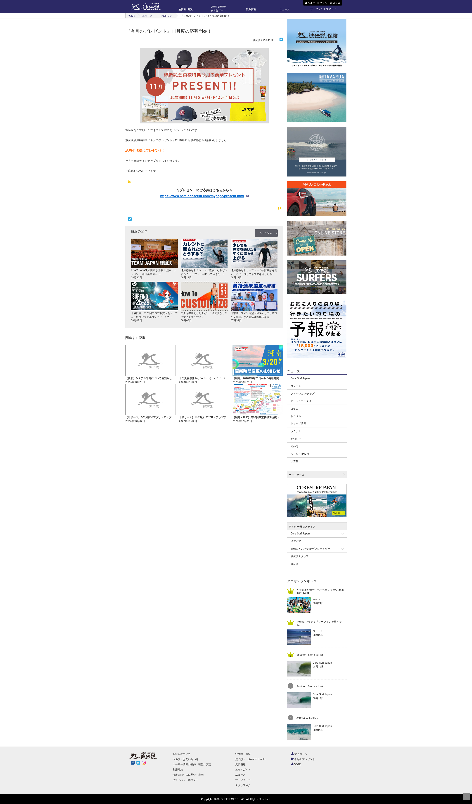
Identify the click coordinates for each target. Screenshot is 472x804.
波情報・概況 (243, 754)
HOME (131, 16)
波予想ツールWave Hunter (250, 759)
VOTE (297, 764)
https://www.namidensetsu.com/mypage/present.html (202, 195)
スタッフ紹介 (243, 785)
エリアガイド (243, 769)
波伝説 (256, 40)
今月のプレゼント (304, 759)
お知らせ (166, 16)
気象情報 (240, 764)
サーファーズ (243, 780)
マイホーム (300, 754)
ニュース (147, 16)
